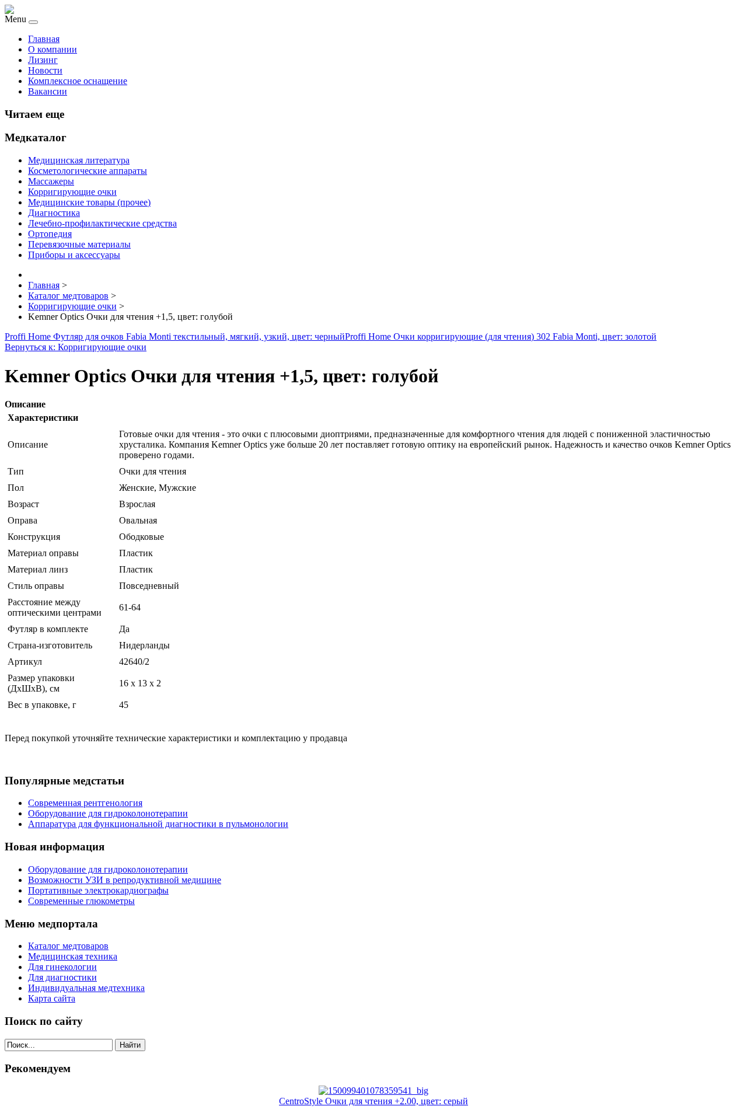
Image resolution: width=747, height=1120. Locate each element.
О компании (52, 49)
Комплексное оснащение (77, 81)
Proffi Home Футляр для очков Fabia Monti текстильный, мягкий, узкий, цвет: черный (175, 336)
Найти (130, 1045)
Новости (45, 70)
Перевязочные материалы (79, 244)
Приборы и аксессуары (74, 255)
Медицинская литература (79, 160)
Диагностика (54, 213)
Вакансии (47, 91)
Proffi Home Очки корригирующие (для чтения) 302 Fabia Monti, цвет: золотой (501, 336)
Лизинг (43, 60)
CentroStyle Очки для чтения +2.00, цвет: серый (373, 1101)
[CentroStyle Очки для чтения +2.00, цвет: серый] (373, 1090)
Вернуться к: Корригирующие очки (75, 347)
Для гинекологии (62, 967)
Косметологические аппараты (87, 171)
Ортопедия (50, 234)
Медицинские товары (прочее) (89, 202)
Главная (44, 39)
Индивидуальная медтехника (86, 988)
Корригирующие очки (72, 192)
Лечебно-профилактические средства (102, 223)
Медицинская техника (72, 956)
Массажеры (51, 181)
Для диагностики (62, 977)
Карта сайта (51, 998)
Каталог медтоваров (68, 946)
